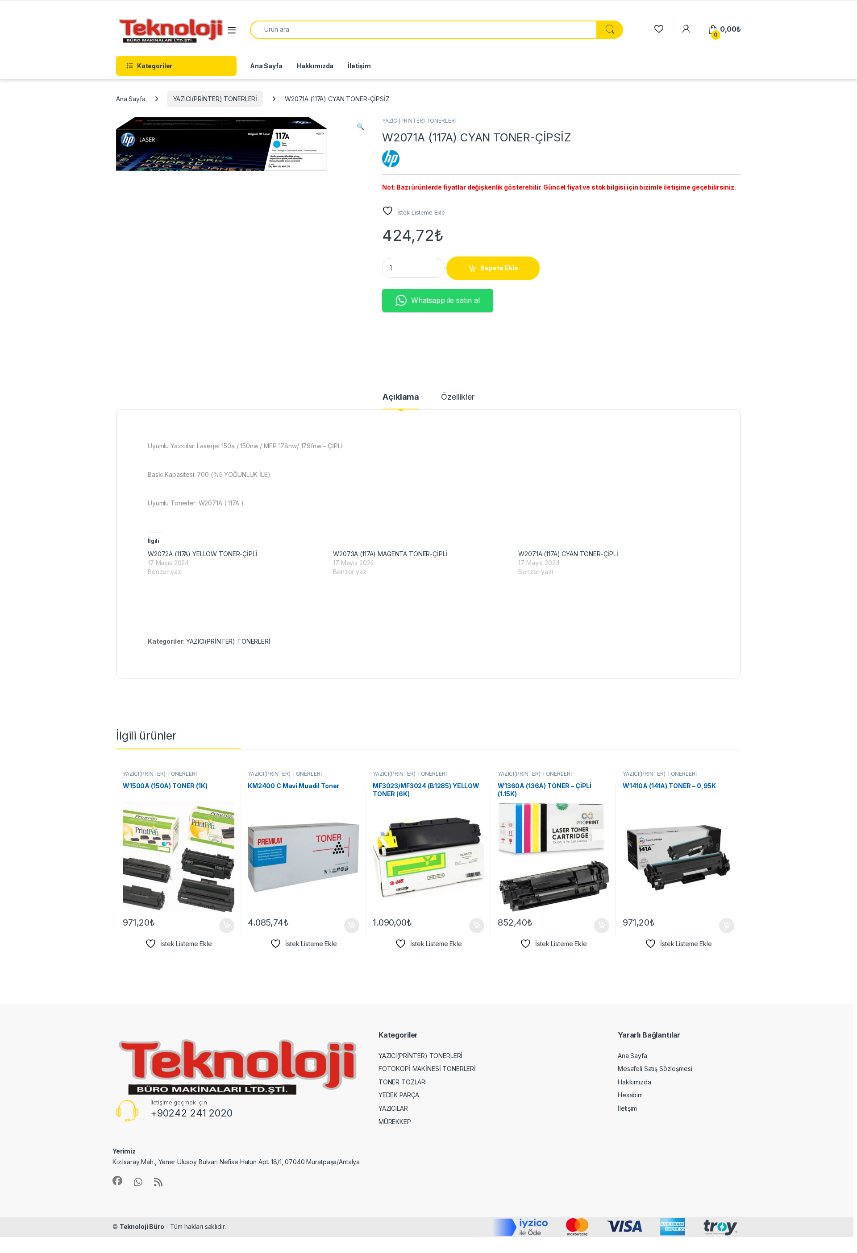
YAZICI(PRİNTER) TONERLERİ (215, 99)
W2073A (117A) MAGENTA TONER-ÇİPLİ (390, 554)
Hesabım (630, 1095)
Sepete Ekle (499, 268)
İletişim (359, 66)
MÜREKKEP (395, 1121)
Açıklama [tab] (401, 397)
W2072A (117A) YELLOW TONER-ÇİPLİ (203, 554)
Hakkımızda (315, 66)
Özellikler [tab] (457, 397)
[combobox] (423, 30)
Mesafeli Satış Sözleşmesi (655, 1068)
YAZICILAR (393, 1108)
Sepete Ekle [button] (223, 925)
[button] (360, 126)
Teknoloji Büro (142, 1226)
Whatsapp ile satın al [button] (445, 300)
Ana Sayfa (266, 66)
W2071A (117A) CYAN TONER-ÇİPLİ (568, 554)
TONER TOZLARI (403, 1082)
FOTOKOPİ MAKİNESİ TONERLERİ (427, 1068)
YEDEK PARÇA (399, 1095)
